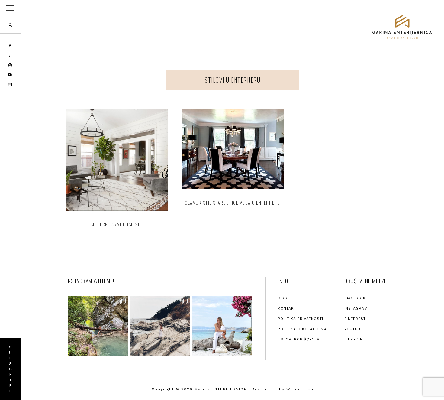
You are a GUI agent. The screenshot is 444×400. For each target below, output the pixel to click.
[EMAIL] (10, 85)
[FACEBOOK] (10, 46)
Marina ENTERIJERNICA (402, 27)
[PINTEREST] (10, 56)
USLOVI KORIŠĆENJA (299, 339)
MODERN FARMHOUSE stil (117, 224)
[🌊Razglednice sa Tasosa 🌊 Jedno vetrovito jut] (160, 326)
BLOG (283, 298)
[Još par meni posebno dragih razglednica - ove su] (98, 326)
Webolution (300, 389)
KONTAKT (287, 308)
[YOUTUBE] (10, 75)
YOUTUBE (353, 329)
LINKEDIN (353, 339)
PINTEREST (355, 319)
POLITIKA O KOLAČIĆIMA (302, 329)
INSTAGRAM (356, 308)
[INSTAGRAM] (10, 65)
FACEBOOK (355, 298)
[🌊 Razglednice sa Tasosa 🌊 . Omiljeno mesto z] (222, 326)
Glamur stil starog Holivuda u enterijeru (232, 202)
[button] (10, 8)
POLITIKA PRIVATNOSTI (300, 319)
